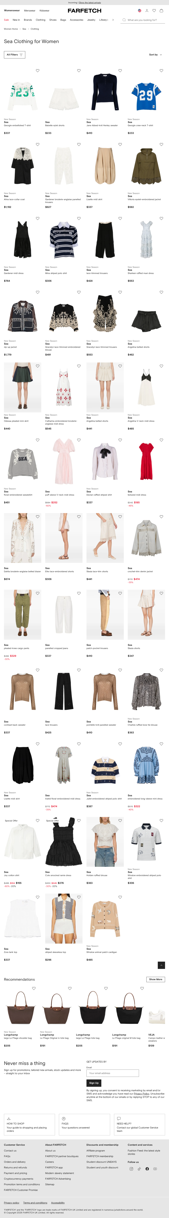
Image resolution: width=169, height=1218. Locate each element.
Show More (155, 979)
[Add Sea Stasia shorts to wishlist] (161, 593)
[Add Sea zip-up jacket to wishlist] (37, 292)
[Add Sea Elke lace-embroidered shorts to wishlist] (79, 516)
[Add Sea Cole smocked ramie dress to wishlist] (79, 820)
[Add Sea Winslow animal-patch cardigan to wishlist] (120, 897)
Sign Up (94, 1083)
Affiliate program (95, 1150)
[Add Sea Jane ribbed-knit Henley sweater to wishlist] (120, 70)
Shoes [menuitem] (52, 20)
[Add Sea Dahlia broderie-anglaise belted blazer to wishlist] (37, 516)
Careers (49, 1162)
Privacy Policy (141, 1093)
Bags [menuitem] (63, 20)
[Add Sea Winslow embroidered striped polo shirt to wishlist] (161, 820)
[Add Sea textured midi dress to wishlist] (161, 440)
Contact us (10, 1150)
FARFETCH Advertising (58, 1178)
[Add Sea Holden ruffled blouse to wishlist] (120, 820)
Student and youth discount (102, 1167)
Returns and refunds (15, 1167)
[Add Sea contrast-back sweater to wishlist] (37, 670)
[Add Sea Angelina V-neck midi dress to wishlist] (161, 366)
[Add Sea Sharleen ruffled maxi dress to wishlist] (161, 218)
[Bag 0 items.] (161, 10)
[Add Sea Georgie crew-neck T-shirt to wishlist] (161, 70)
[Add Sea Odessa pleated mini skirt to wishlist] (37, 366)
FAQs (65, 1123)
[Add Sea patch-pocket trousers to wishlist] (120, 593)
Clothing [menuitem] (40, 20)
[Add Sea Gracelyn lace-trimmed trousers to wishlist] (120, 292)
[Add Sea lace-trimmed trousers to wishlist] (120, 218)
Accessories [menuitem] (76, 20)
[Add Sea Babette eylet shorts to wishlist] (79, 70)
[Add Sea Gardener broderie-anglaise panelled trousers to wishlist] (79, 144)
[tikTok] (139, 1168)
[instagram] (131, 1168)
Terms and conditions (35, 1202)
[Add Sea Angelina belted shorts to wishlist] (161, 292)
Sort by (153, 54)
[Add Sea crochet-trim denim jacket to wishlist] (161, 516)
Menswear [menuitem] (29, 10)
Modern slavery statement (59, 1173)
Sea (24, 29)
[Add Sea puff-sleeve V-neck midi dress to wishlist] (79, 440)
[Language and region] (139, 10)
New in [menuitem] (16, 20)
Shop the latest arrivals (90, 2)
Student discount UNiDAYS (101, 1162)
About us (50, 1150)
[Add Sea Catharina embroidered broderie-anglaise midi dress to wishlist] (79, 366)
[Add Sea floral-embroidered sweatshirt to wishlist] (37, 440)
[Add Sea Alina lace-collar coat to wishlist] (37, 144)
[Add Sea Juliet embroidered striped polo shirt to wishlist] (120, 744)
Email (89, 1067)
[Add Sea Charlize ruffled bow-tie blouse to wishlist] (161, 670)
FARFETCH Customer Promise (21, 1190)
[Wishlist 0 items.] (154, 10)
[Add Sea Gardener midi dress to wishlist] (37, 218)
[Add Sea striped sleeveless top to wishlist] (79, 897)
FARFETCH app (54, 1167)
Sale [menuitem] (6, 20)
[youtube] (155, 1168)
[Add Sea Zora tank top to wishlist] (37, 897)
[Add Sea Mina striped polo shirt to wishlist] (79, 218)
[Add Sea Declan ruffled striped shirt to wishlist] (120, 440)
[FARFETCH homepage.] (84, 10)
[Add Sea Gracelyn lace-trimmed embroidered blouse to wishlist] (79, 292)
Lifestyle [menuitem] (104, 20)
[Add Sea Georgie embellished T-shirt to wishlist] (37, 70)
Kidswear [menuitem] (44, 10)
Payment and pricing (15, 1173)
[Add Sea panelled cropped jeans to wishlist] (79, 593)
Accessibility (58, 1202)
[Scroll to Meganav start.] (113, 20)
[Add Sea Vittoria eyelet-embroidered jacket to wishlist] (161, 144)
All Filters (12, 54)
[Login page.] (147, 10)
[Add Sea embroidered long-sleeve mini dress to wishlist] (161, 744)
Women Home (11, 29)
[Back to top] (161, 965)
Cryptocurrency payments (18, 1178)
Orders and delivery (15, 1162)
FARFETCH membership (99, 1156)
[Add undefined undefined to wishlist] (33, 988)
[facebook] (147, 1168)
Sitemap (49, 1184)
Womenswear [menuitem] (12, 10)
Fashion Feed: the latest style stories (144, 1152)
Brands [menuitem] (28, 20)
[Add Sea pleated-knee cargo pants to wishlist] (37, 593)
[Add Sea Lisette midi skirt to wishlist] (120, 144)
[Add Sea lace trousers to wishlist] (79, 670)
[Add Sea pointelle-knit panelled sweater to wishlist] (120, 670)
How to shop (15, 1123)
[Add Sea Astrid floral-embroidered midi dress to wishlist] (79, 744)
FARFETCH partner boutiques (61, 1156)
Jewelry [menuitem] (91, 20)
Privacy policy (11, 1202)
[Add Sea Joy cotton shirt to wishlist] (37, 820)
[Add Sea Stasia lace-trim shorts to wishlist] (120, 516)
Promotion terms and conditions (22, 1184)
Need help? (124, 1123)
